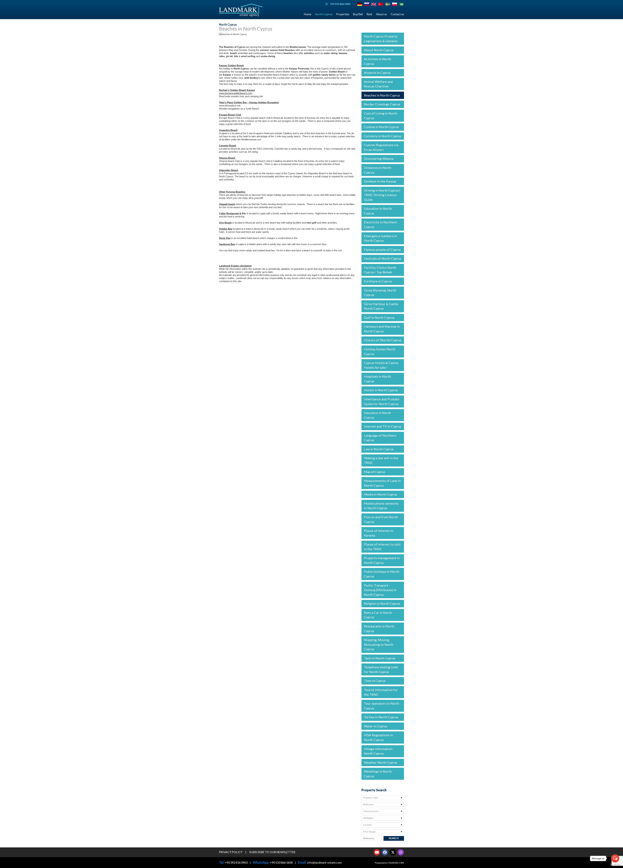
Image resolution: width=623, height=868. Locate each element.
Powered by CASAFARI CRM (389, 862)
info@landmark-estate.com (324, 862)
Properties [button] (342, 14)
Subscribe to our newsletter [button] (272, 852)
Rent (369, 14)
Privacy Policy (230, 852)
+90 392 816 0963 (236, 862)
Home (307, 14)
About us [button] (381, 14)
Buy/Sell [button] (358, 14)
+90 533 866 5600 (281, 862)
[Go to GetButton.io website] (615, 865)
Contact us (397, 14)
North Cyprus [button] (323, 14)
